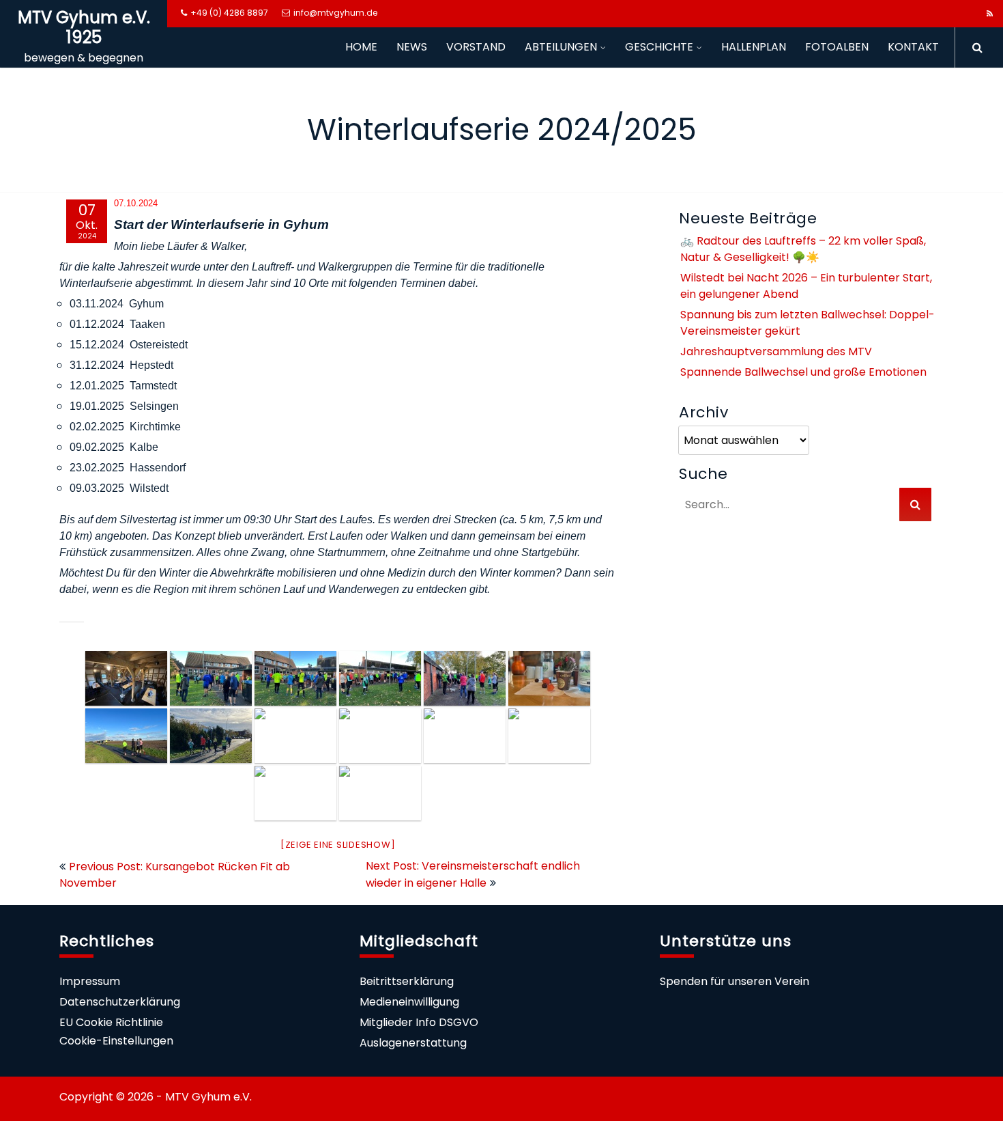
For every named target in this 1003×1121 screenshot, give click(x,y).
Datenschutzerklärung (119, 1002)
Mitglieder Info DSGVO (419, 1022)
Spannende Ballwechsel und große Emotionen (803, 372)
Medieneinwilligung (409, 1002)
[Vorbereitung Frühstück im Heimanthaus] (126, 678)
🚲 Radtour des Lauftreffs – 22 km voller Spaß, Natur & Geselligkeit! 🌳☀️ (803, 249)
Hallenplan (753, 47)
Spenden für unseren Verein (734, 981)
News (411, 47)
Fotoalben (837, 47)
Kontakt (913, 47)
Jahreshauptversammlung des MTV (776, 351)
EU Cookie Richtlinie (111, 1022)
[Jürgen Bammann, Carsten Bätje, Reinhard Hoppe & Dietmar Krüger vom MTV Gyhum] (380, 793)
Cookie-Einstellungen (116, 1041)
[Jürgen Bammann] (465, 735)
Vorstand (476, 47)
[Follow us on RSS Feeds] (990, 13)
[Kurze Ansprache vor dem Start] (211, 678)
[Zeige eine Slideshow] (338, 844)
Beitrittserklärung (407, 981)
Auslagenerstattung (413, 1043)
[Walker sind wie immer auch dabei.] (380, 735)
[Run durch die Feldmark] (126, 735)
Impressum (89, 981)
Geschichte (659, 47)
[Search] (973, 47)
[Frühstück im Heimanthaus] (549, 678)
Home (361, 47)
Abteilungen (561, 47)
